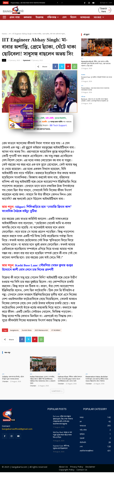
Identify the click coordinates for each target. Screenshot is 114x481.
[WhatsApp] (74, 66)
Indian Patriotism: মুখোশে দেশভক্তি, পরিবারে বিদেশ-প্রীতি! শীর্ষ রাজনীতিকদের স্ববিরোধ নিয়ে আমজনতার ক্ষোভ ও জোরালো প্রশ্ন (42, 380)
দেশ (10, 34)
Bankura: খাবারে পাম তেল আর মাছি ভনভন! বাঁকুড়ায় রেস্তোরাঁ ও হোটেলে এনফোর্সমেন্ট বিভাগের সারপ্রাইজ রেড (94, 100)
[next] (62, 2)
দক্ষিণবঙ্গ (83, 96)
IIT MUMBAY (55, 330)
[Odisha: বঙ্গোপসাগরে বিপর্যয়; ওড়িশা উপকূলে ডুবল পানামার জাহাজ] (15, 364)
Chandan (5, 381)
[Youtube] (93, 3)
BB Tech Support (58, 125)
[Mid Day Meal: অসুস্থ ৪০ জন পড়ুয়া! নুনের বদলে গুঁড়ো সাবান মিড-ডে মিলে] (45, 435)
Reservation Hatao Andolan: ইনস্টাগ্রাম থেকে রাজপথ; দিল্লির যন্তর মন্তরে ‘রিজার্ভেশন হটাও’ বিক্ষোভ (97, 379)
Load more (56, 391)
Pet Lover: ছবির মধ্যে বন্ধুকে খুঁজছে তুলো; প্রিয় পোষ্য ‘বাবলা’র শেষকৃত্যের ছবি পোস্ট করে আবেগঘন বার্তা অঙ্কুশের (63, 420)
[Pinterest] (68, 66)
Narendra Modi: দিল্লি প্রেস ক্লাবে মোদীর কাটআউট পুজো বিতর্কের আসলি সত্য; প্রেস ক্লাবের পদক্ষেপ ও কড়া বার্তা (95, 63)
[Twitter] (62, 66)
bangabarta (14, 330)
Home (4, 34)
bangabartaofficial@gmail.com (17, 429)
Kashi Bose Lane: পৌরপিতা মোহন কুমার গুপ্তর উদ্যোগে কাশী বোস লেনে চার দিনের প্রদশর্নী (37, 267)
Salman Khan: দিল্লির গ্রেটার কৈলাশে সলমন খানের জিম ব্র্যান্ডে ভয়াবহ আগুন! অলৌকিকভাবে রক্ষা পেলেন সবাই (70, 379)
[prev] (57, 2)
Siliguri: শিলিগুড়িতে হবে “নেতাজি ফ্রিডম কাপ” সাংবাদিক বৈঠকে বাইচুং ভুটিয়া (37, 209)
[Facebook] (85, 3)
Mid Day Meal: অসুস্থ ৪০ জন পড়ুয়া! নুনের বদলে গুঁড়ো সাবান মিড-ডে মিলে (62, 435)
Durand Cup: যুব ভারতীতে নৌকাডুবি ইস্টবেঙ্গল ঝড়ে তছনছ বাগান (96, 78)
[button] (105, 10)
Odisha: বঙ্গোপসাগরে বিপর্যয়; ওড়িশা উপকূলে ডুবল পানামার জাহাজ (13, 378)
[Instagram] (89, 3)
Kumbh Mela (26, 330)
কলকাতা (83, 74)
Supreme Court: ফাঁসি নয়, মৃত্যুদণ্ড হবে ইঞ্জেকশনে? (61, 447)
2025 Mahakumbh (41, 330)
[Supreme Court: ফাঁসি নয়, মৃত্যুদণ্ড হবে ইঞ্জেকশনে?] (45, 448)
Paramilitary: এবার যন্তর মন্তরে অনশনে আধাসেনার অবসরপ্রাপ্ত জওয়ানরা (95, 89)
